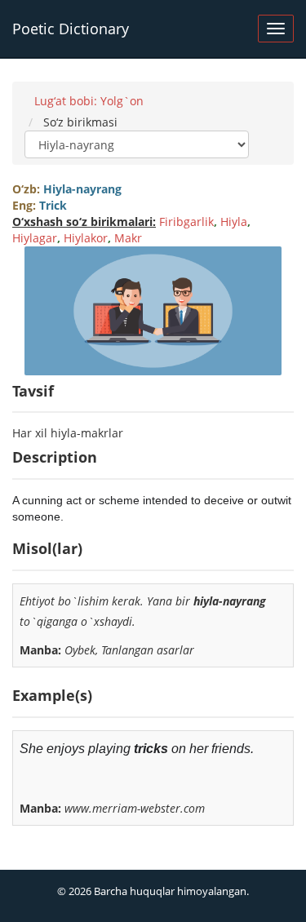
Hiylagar (34, 238)
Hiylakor (86, 238)
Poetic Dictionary (70, 28)
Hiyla (233, 221)
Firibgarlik (186, 221)
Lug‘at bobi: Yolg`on (89, 101)
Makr (128, 238)
